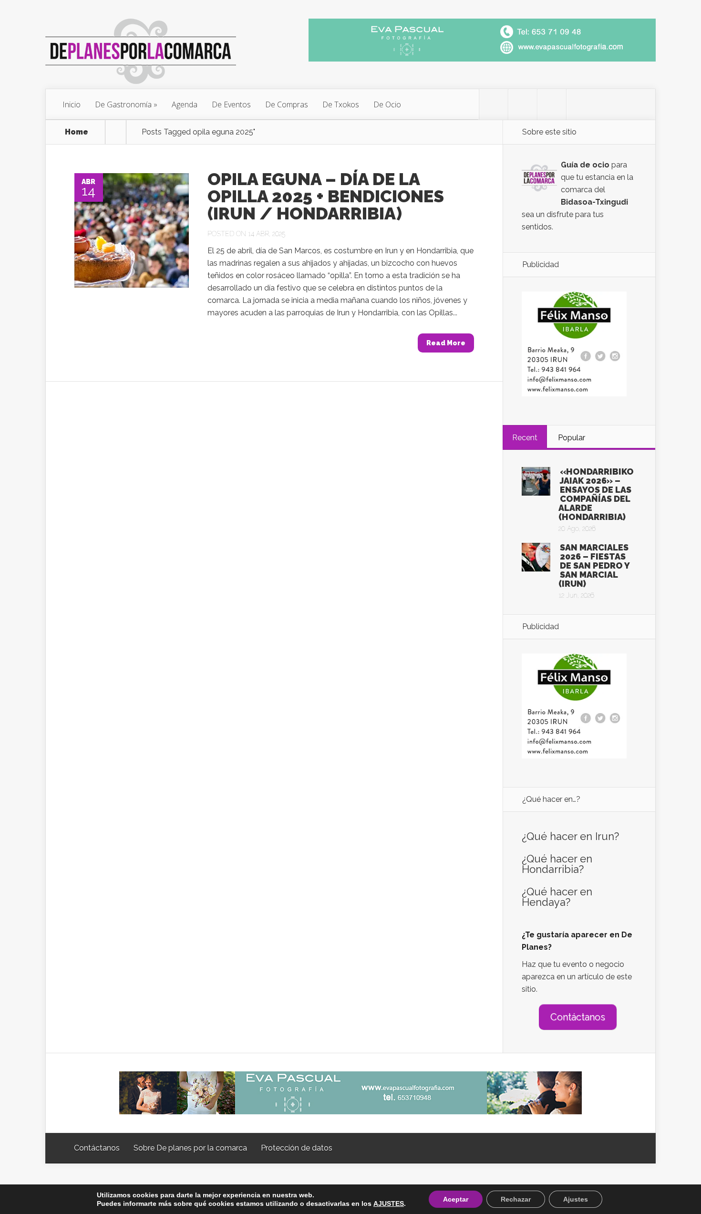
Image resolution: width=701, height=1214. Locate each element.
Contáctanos (577, 1017)
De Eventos (231, 104)
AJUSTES (388, 1203)
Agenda (184, 104)
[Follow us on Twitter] (493, 104)
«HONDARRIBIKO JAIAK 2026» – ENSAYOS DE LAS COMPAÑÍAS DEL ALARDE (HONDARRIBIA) (596, 494)
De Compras (286, 104)
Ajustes (575, 1199)
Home (76, 132)
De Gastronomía (123, 104)
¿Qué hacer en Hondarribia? (557, 863)
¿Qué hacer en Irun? (570, 836)
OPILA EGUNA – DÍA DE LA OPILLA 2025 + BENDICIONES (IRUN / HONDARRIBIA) (325, 196)
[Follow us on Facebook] (522, 104)
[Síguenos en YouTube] (581, 104)
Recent (524, 437)
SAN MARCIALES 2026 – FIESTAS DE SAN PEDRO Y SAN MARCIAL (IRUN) (593, 565)
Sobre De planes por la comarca (190, 1147)
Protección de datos (296, 1147)
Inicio (71, 104)
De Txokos (340, 104)
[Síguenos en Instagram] (551, 104)
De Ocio (387, 104)
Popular (571, 437)
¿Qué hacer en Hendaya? (557, 896)
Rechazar (516, 1199)
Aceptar (455, 1199)
